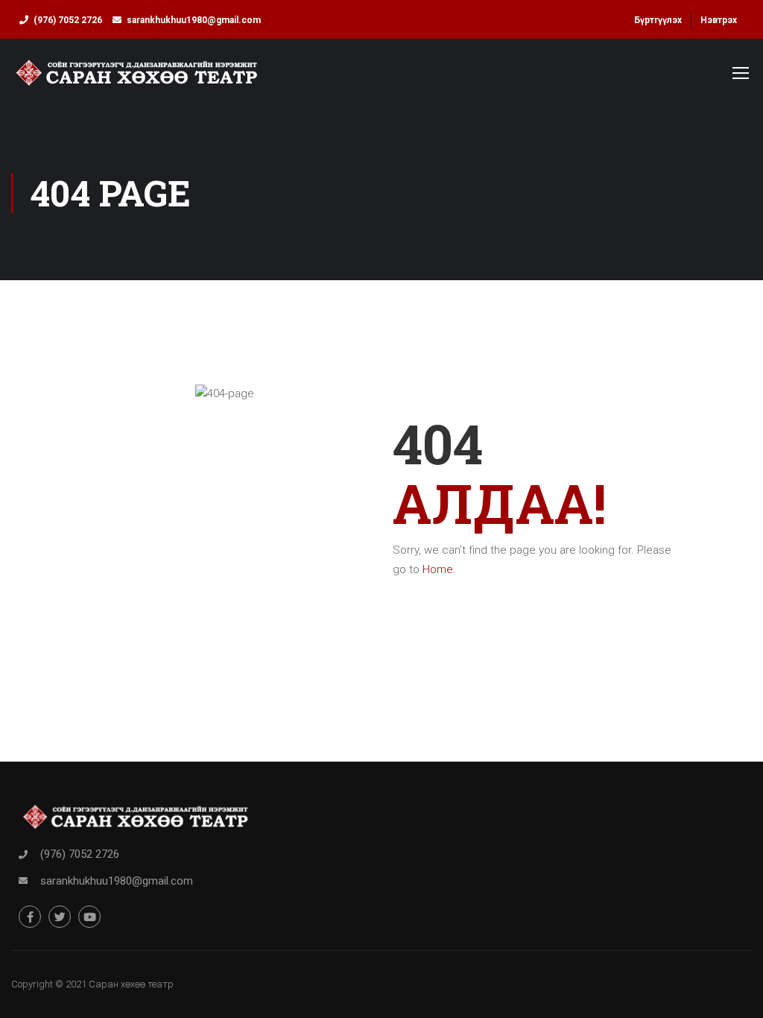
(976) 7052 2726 (68, 20)
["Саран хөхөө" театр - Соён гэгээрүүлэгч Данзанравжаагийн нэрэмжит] (136, 79)
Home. (439, 569)
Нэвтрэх (718, 20)
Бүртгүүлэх (658, 20)
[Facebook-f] (30, 916)
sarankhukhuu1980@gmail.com (194, 20)
